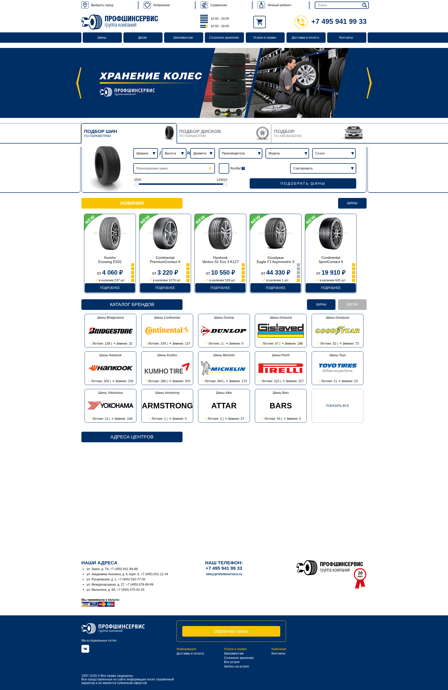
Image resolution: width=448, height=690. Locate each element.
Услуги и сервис (264, 37)
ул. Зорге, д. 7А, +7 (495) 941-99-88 (112, 569)
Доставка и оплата (305, 37)
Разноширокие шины (152, 168)
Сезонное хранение (224, 37)
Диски (142, 37)
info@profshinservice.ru (224, 574)
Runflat (235, 168)
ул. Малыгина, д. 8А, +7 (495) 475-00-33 (115, 590)
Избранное (161, 5)
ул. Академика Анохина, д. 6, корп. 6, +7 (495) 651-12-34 (127, 574)
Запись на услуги (236, 666)
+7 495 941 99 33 (339, 21)
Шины (101, 37)
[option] (224, 83)
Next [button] (369, 82)
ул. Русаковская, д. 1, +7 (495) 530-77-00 (116, 579)
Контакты (346, 37)
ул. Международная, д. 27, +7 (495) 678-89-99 (120, 584)
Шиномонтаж (183, 37)
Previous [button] (78, 82)
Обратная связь (231, 631)
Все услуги (232, 662)
